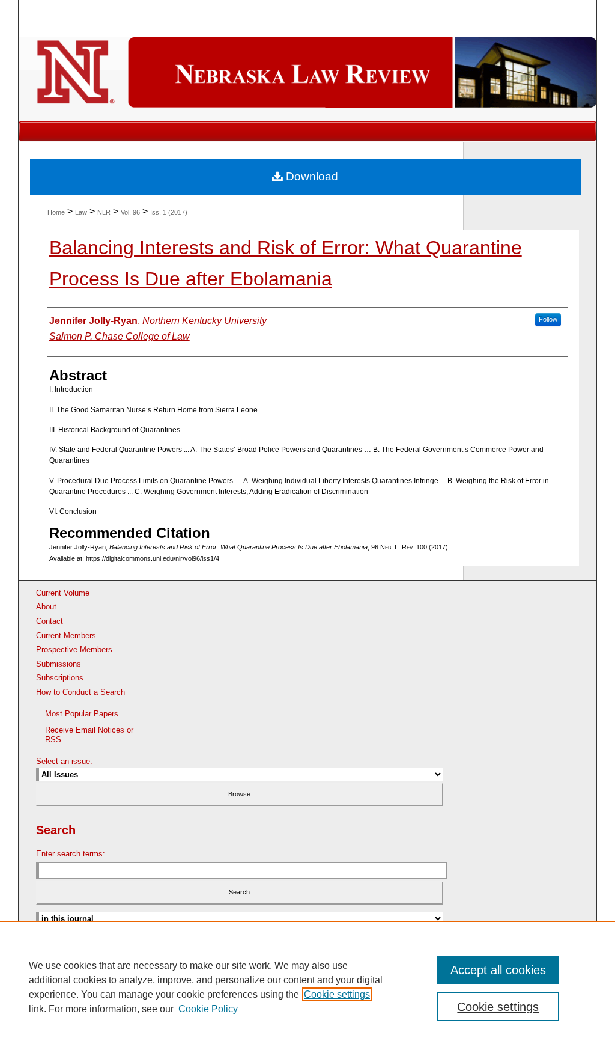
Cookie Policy (208, 1009)
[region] (307, 987)
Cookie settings (337, 994)
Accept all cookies (498, 970)
